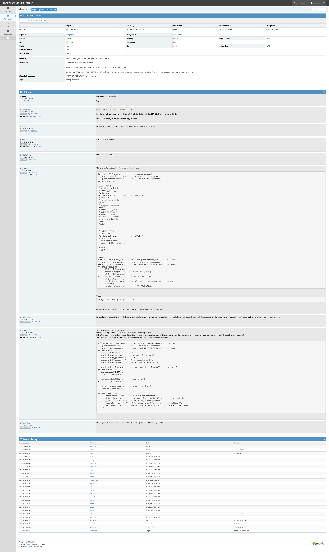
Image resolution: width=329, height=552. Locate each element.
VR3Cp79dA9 (26, 155)
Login (34, 9)
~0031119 (34, 172)
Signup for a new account (47, 9)
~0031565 (37, 427)
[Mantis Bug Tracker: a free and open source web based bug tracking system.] (318, 543)
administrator (28, 547)
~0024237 (34, 144)
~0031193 (34, 335)
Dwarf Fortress (299, 3)
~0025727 (34, 159)
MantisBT (31, 542)
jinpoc (24, 126)
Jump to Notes (26, 20)
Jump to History (41, 20)
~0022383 (34, 114)
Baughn (113, 96)
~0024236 (34, 131)
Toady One (177, 34)
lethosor (25, 140)
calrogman (70, 34)
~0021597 (26, 101)
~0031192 (37, 321)
